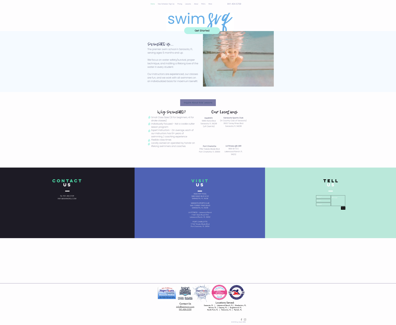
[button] (166, 4)
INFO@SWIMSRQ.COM (67, 199)
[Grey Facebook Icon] (241, 319)
